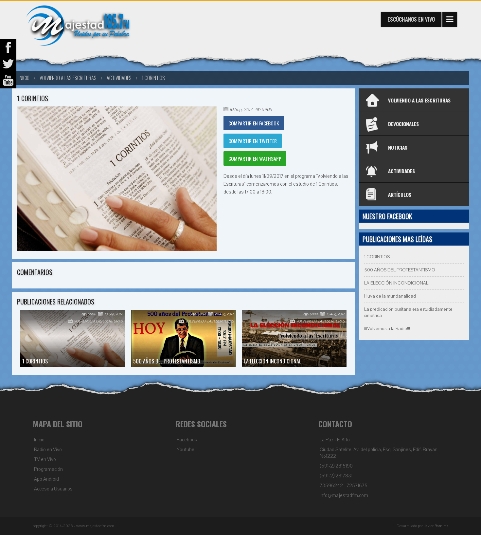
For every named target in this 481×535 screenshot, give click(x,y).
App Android (46, 479)
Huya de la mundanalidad (390, 296)
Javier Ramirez (436, 525)
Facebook (187, 439)
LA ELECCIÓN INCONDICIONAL (396, 283)
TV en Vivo (45, 459)
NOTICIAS (397, 147)
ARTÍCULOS (399, 194)
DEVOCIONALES (403, 123)
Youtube (185, 449)
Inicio (39, 439)
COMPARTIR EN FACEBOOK (253, 123)
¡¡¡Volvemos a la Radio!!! (387, 328)
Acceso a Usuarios (53, 489)
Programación (48, 469)
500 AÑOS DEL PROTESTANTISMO (399, 270)
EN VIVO (411, 19)
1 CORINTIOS (153, 78)
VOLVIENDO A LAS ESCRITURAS (68, 78)
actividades (119, 78)
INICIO (24, 78)
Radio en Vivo (48, 449)
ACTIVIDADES (401, 171)
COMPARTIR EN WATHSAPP (254, 158)
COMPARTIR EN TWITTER (252, 141)
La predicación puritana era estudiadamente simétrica (408, 312)
